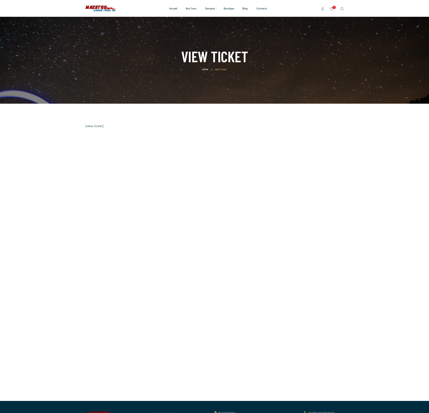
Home (205, 69)
